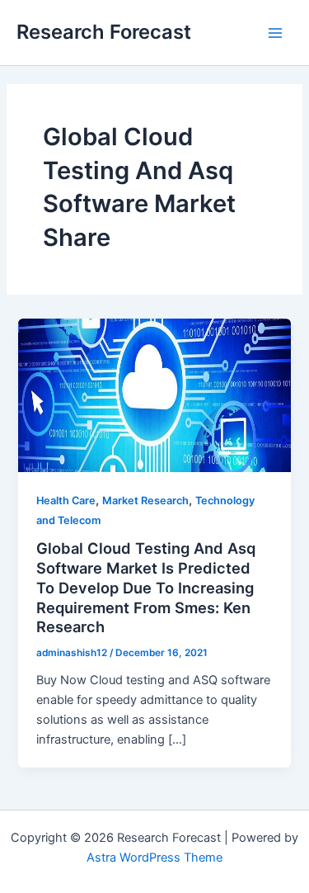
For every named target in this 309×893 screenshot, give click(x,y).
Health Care (66, 500)
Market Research (145, 500)
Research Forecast (103, 32)
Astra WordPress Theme (154, 857)
